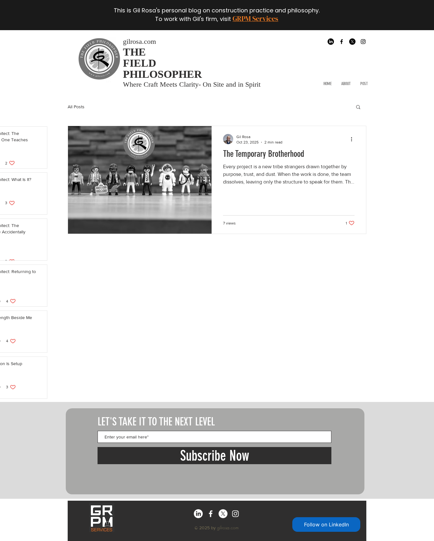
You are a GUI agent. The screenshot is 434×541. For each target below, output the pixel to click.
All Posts (76, 106)
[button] (358, 107)
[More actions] (353, 139)
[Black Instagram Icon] (363, 41)
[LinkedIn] (331, 41)
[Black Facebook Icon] (341, 41)
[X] (352, 41)
